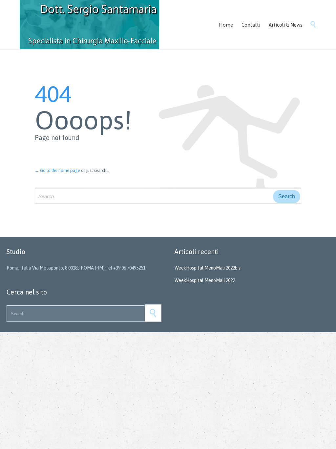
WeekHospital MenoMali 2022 (205, 280)
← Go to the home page (57, 170)
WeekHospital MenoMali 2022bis (208, 268)
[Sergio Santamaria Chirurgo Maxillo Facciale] (89, 24)
